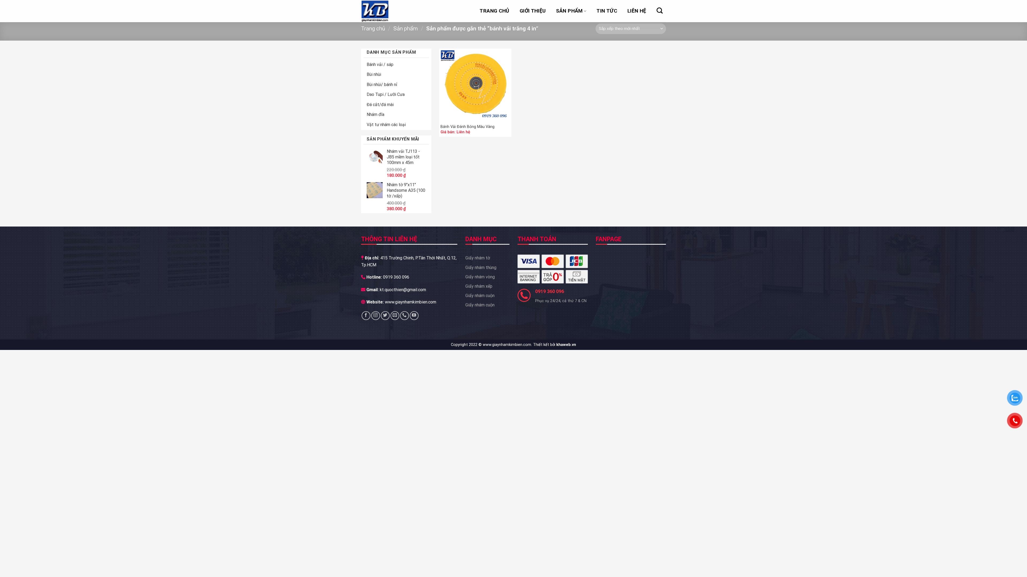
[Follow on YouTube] (414, 315)
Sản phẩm (569, 11)
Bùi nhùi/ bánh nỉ (382, 84)
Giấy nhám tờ (477, 257)
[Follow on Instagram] (375, 315)
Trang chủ (494, 11)
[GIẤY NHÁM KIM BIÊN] (388, 11)
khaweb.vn (566, 344)
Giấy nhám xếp (478, 286)
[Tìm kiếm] (659, 10)
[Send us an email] (394, 315)
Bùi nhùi (374, 74)
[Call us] (404, 315)
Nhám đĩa (375, 114)
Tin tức (606, 11)
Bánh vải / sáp (380, 64)
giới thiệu (533, 11)
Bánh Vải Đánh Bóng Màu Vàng (467, 126)
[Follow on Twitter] (385, 315)
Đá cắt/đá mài (380, 104)
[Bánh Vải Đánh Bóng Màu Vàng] (475, 85)
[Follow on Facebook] (366, 315)
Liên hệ (636, 11)
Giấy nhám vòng (480, 276)
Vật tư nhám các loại (386, 124)
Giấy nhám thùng (480, 267)
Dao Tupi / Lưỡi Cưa (386, 94)
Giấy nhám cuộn (480, 295)
